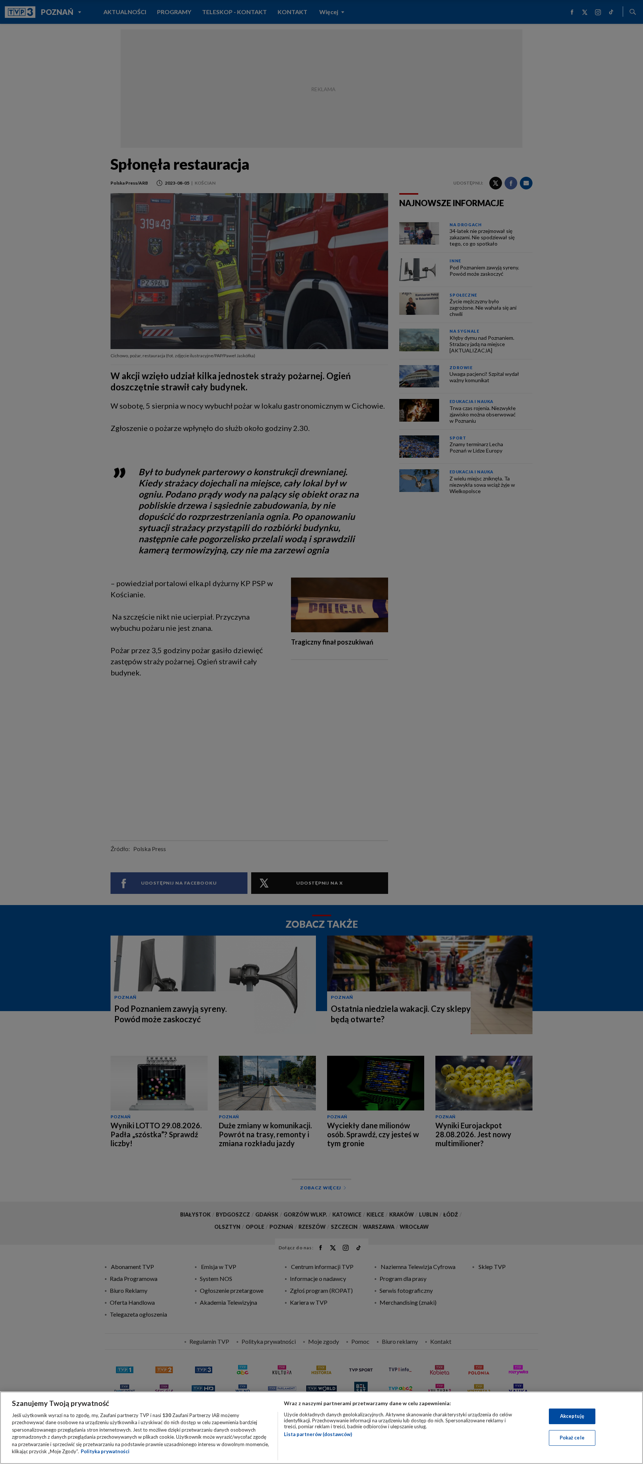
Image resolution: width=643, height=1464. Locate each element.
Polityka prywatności (105, 1451)
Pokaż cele (572, 1438)
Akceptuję (572, 1416)
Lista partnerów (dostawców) (318, 1434)
